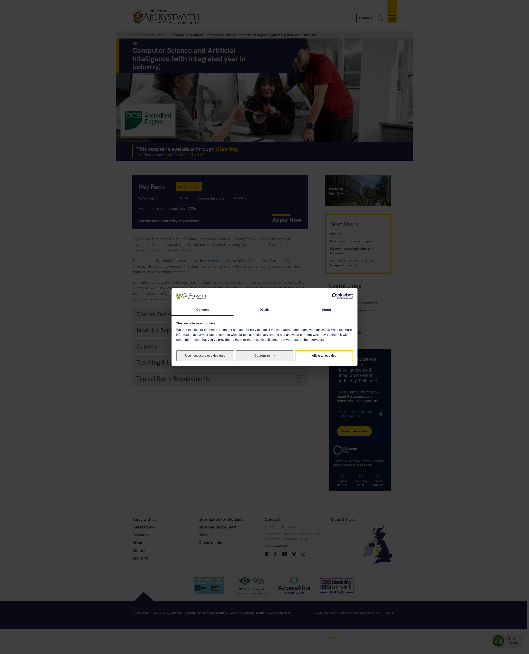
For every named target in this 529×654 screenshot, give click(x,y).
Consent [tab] (202, 309)
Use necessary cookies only (205, 355)
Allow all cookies (324, 355)
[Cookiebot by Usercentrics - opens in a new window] (335, 296)
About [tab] (326, 309)
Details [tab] (265, 309)
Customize (262, 355)
